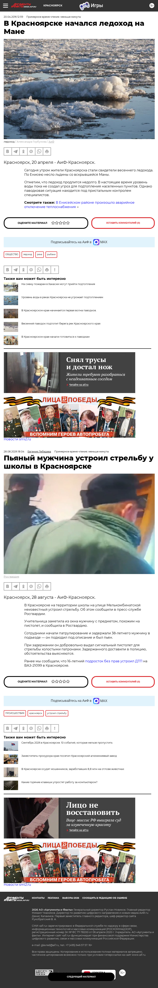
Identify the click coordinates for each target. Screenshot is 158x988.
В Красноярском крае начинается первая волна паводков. (58, 310)
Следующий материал (81, 976)
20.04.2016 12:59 (13, 16)
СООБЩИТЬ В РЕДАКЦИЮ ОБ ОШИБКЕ (104, 898)
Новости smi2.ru (17, 439)
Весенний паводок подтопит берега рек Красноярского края (60, 323)
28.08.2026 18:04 (14, 451)
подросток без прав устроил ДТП (113, 661)
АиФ (51, 141)
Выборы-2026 (70, 898)
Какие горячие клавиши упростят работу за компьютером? (59, 782)
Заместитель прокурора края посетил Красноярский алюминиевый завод (69, 755)
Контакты (38, 898)
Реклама (53, 898)
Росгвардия (11, 576)
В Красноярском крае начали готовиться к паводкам (55, 336)
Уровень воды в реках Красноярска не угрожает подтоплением (62, 297)
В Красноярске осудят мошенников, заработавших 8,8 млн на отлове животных (72, 769)
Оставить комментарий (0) (123, 223)
